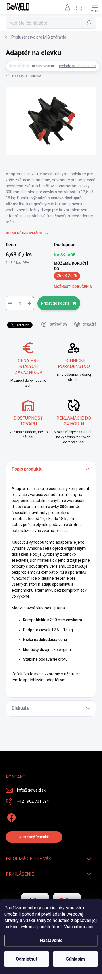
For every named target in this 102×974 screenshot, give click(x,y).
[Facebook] (11, 817)
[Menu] (95, 7)
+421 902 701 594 (33, 801)
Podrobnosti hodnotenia (77, 66)
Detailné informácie (24, 233)
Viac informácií (78, 926)
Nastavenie (51, 940)
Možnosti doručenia (73, 287)
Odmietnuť (26, 959)
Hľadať (89, 23)
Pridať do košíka (55, 303)
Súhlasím (75, 959)
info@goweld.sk (31, 790)
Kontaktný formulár (34, 837)
